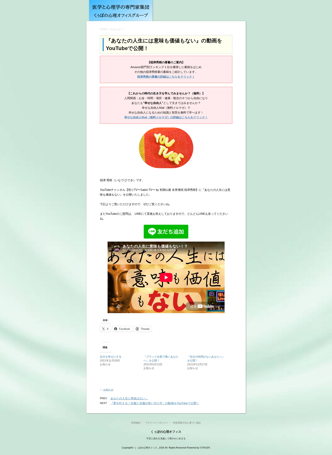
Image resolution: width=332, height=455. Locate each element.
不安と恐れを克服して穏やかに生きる (166, 438)
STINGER (205, 447)
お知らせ (108, 389)
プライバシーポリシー (156, 422)
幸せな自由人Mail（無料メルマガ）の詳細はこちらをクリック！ (166, 117)
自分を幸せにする (110, 356)
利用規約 (135, 422)
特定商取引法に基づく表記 (187, 422)
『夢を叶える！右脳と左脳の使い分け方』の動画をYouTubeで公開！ (154, 403)
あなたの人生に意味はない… (129, 398)
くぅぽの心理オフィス (166, 431)
